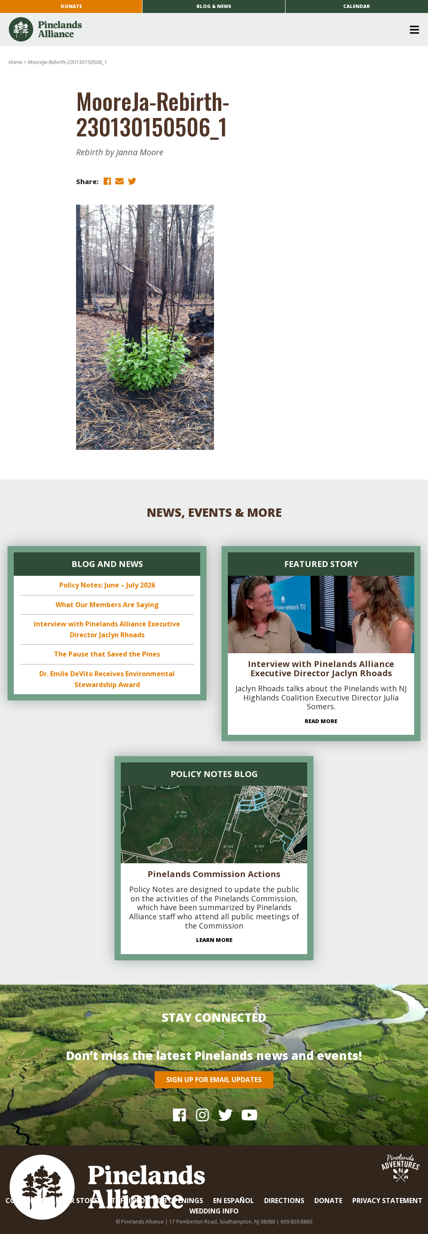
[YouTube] (248, 1114)
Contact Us (27, 1200)
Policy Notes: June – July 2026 (107, 585)
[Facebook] (179, 1114)
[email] (119, 181)
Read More (321, 721)
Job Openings (179, 1200)
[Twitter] (225, 1114)
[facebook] (107, 181)
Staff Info (126, 1200)
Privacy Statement (387, 1200)
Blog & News (213, 6)
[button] (211, 30)
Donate (71, 6)
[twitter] (132, 181)
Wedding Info (214, 1211)
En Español (233, 1200)
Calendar (356, 6)
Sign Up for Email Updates (214, 1079)
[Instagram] (202, 1114)
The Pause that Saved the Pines (107, 654)
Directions (284, 1200)
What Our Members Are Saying (107, 604)
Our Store (78, 1200)
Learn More (214, 940)
